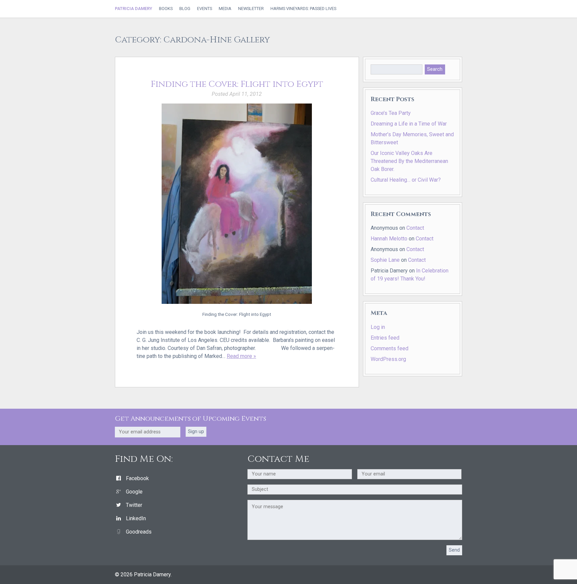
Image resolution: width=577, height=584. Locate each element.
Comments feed (389, 348)
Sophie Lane (385, 260)
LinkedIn (136, 518)
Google (134, 492)
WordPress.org (388, 359)
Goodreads (139, 532)
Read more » (241, 356)
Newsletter (251, 9)
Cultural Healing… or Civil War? (406, 180)
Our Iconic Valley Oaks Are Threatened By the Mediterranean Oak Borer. (409, 161)
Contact (415, 228)
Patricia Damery (133, 8)
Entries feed (385, 338)
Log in (378, 327)
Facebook (137, 478)
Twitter (134, 505)
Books (166, 9)
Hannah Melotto (389, 238)
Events (204, 9)
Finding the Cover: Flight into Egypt (237, 84)
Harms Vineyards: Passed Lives (303, 9)
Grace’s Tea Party (391, 113)
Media (225, 9)
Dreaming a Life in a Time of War (409, 124)
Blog (184, 9)
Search (434, 69)
